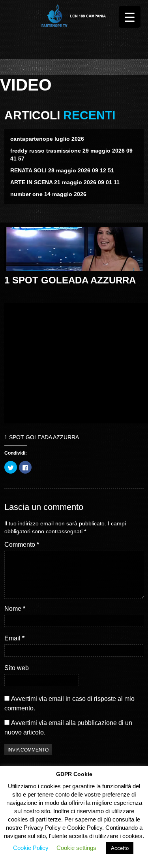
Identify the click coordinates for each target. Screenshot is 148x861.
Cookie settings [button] (76, 847)
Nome (14, 608)
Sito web (16, 668)
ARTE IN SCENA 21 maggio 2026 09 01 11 (65, 182)
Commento (21, 544)
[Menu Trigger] (130, 17)
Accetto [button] (120, 848)
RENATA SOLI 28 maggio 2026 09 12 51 (62, 170)
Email (14, 638)
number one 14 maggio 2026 (48, 194)
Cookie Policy (31, 847)
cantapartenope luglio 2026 (47, 139)
